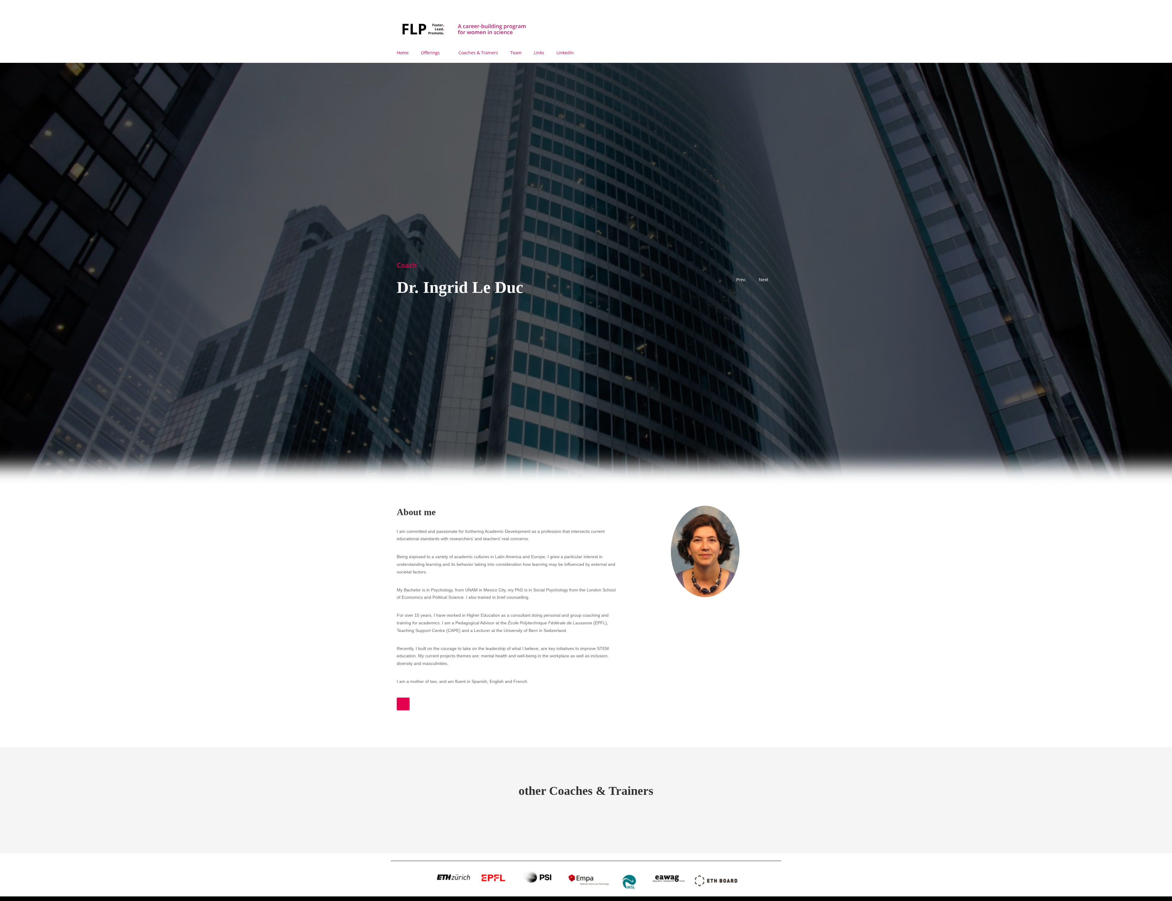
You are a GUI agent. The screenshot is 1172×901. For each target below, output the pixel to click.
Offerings (430, 53)
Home (403, 53)
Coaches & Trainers (478, 53)
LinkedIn (565, 53)
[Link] (403, 704)
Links (539, 53)
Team (516, 53)
